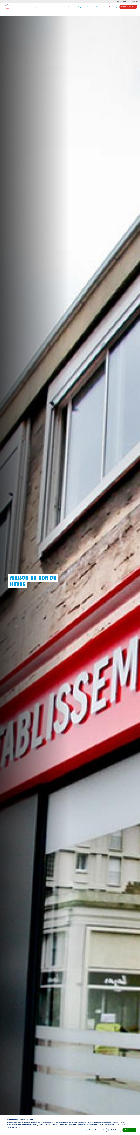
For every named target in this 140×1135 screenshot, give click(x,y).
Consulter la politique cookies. (14, 1127)
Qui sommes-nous (134, 1)
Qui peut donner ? (83, 7)
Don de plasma (48, 7)
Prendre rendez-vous (128, 7)
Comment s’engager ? (122, 1)
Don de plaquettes (65, 7)
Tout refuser (114, 1130)
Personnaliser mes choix (96, 1130)
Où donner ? (99, 7)
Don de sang (32, 7)
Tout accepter (129, 1130)
